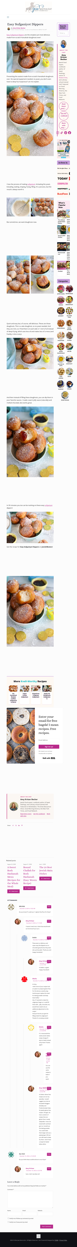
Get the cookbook (39, 814)
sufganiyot (31, 184)
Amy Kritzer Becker (19, 28)
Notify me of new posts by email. (18, 1222)
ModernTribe (63, 78)
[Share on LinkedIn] (18, 825)
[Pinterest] (65, 133)
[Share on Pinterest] (21, 825)
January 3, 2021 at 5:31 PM (48, 1060)
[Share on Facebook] (12, 825)
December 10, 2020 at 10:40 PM (41, 940)
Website (40, 1210)
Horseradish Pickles (61, 236)
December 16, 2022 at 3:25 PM (34, 1170)
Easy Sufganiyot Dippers (15, 35)
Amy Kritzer (30, 921)
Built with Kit (49, 758)
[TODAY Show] (62, 178)
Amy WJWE (43, 1088)
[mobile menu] (8, 17)
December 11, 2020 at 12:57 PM (44, 964)
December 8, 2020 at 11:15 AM (34, 923)
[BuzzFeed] (62, 193)
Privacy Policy (63, 1240)
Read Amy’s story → (63, 106)
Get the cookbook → (64, 116)
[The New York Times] (62, 168)
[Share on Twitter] (15, 825)
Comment (10, 1189)
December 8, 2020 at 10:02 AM (27, 908)
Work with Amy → (63, 125)
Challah (60, 271)
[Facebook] (69, 133)
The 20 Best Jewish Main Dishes (46, 870)
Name (9, 1210)
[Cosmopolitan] (62, 183)
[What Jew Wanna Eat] (38, 7)
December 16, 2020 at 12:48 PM (41, 981)
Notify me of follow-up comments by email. (21, 1218)
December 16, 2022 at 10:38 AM (28, 1156)
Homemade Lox (61, 253)
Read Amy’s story (25, 814)
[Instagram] (57, 133)
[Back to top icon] (38, 1236)
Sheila (34, 979)
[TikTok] (61, 133)
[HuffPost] (62, 188)
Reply (49, 906)
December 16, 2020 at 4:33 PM (44, 1090)
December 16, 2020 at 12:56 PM (44, 1030)
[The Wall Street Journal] (62, 173)
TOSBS (56, 1240)
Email (24, 1210)
